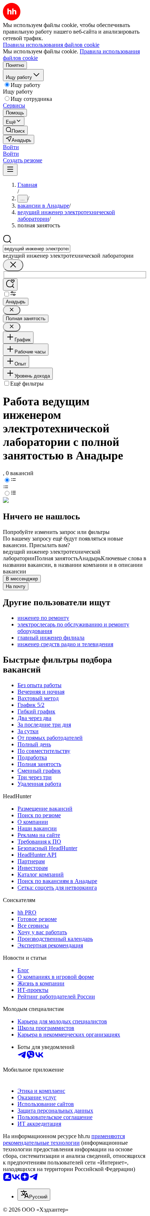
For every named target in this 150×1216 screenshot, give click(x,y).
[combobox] (36, 249)
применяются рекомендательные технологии (64, 1139)
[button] (11, 147)
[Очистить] (13, 265)
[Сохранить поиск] (10, 285)
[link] (15, 130)
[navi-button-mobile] (10, 170)
